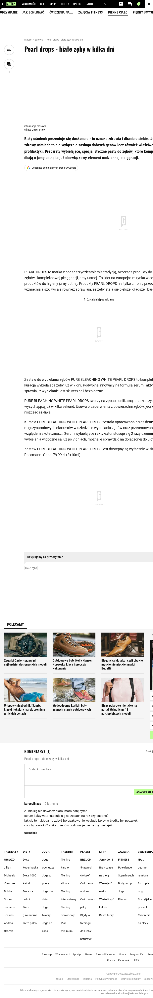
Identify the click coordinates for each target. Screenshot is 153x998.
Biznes (88, 954)
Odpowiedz (30, 832)
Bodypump (125, 883)
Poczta (111, 960)
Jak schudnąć (33, 12)
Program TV (136, 954)
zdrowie (39, 39)
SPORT (53, 4)
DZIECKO (77, 4)
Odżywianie (9, 12)
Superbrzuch (126, 875)
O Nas (59, 979)
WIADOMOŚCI (29, 4)
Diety (27, 851)
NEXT (43, 4)
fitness (28, 39)
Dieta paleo (30, 923)
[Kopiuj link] (9, 50)
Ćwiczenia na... (61, 12)
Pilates (122, 899)
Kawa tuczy (106, 915)
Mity (102, 851)
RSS (136, 960)
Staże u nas (73, 979)
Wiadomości (62, 954)
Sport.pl (77, 954)
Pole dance (125, 867)
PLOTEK (65, 4)
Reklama (87, 979)
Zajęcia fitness (90, 12)
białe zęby (31, 568)
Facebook (123, 960)
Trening (67, 851)
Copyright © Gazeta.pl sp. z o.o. (123, 973)
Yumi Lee (9, 883)
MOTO (89, 4)
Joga (45, 851)
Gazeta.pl (47, 954)
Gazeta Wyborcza (105, 954)
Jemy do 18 (106, 859)
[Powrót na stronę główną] (149, 4)
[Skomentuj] (9, 64)
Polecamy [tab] (15, 624)
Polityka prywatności (106, 979)
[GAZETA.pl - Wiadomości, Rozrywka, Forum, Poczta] (2, 4)
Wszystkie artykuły (131, 979)
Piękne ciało (118, 12)
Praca (122, 954)
